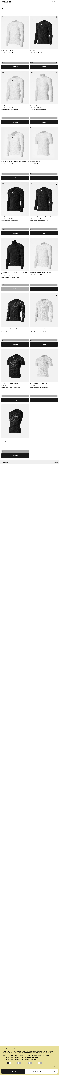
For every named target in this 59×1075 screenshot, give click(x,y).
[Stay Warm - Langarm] (15, 88)
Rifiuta (53, 1071)
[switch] (19, 1063)
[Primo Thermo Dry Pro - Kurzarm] (15, 365)
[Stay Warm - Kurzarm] (44, 143)
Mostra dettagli (52, 1066)
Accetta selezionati (37, 1071)
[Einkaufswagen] (57, 1)
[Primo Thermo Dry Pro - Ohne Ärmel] (15, 421)
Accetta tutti (13, 1071)
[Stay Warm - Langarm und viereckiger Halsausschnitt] (15, 143)
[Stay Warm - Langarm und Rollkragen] (44, 88)
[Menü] (52, 1)
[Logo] (6, 2)
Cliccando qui (5, 1057)
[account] (54, 1)
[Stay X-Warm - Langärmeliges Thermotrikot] (44, 199)
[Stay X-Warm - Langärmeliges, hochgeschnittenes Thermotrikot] (15, 254)
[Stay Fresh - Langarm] (15, 32)
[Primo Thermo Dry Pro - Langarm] (15, 310)
